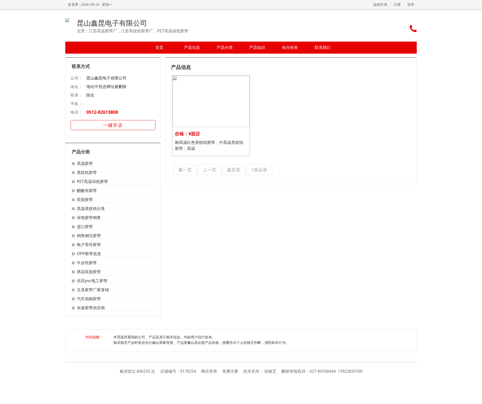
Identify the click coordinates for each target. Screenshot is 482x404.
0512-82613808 (102, 112)
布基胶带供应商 (91, 308)
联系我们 (323, 47)
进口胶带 (85, 226)
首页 (159, 47)
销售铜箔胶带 (89, 235)
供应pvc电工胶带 (92, 280)
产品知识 (257, 47)
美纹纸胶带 (87, 172)
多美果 (73, 4)
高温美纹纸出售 (91, 208)
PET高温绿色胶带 (92, 181)
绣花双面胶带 (89, 271)
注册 (397, 4)
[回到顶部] (475, 397)
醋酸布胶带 (87, 190)
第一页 (185, 170)
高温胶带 (85, 163)
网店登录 (209, 371)
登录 (410, 4)
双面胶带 (85, 199)
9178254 (188, 371)
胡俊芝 (270, 371)
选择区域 (380, 4)
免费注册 (230, 371)
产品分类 (225, 47)
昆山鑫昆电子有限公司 (112, 23)
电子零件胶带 (89, 244)
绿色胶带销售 (89, 217)
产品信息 (192, 47)
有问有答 (290, 47)
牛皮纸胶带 (87, 262)
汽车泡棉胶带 (89, 298)
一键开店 (113, 125)
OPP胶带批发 (89, 253)
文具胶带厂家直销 (93, 289)
